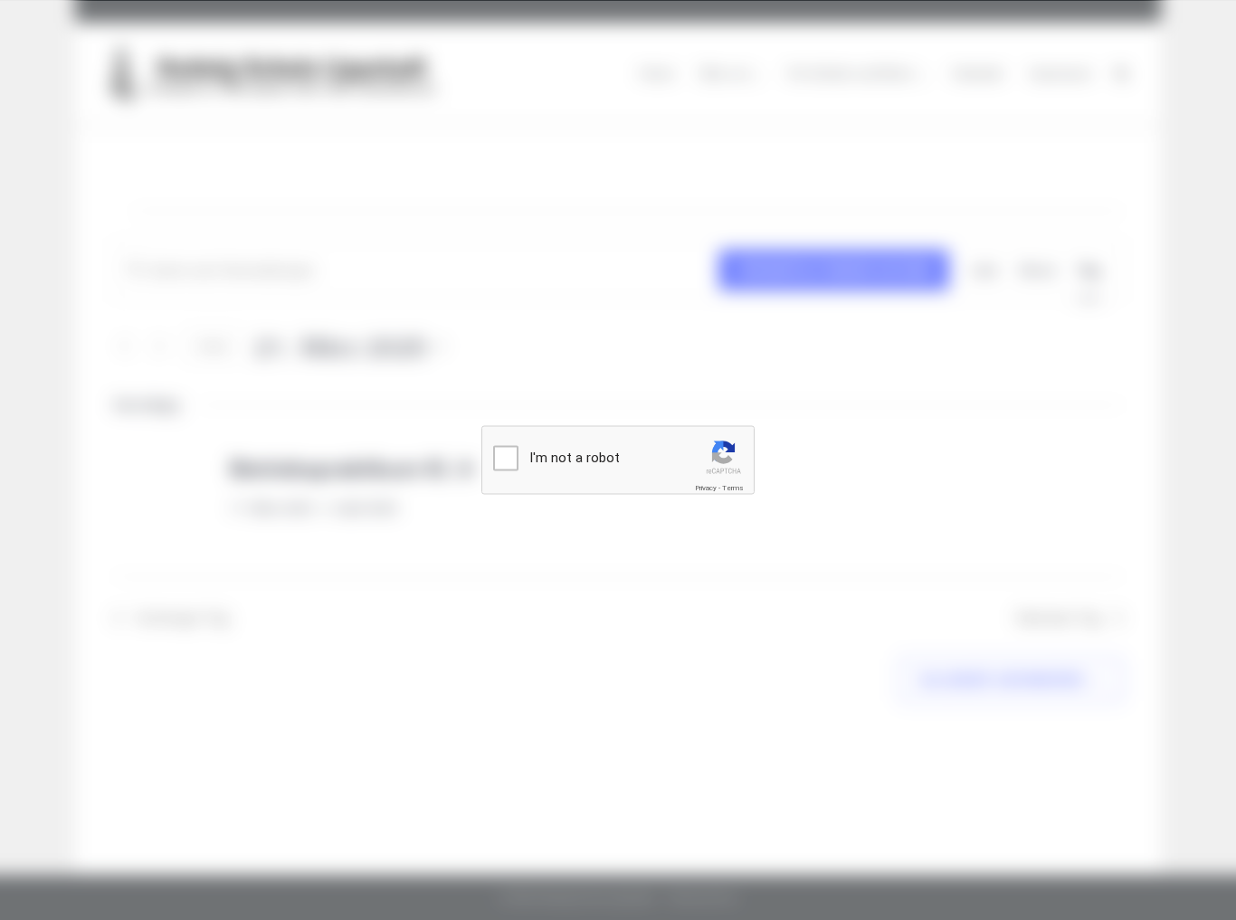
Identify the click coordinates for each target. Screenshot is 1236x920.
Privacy (706, 487)
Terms (733, 487)
